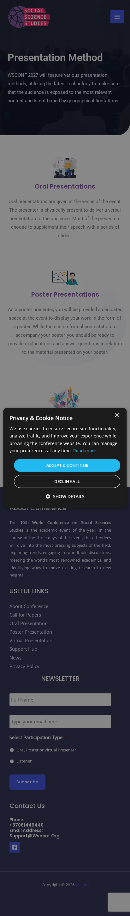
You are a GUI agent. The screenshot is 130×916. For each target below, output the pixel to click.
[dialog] (65, 458)
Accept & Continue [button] (67, 465)
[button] (65, 496)
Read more (84, 450)
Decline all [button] (67, 481)
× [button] (116, 415)
